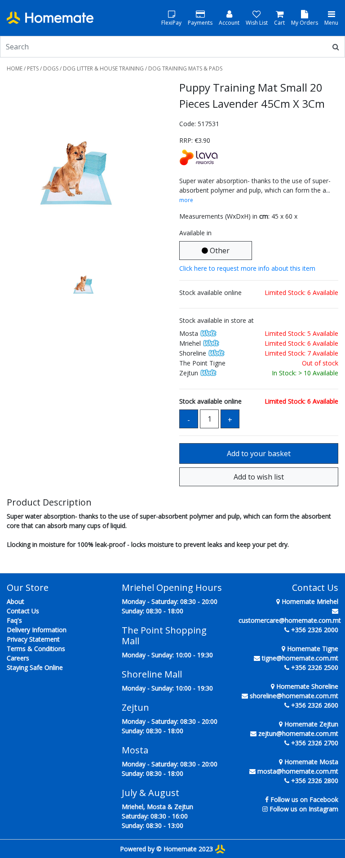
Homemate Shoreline (306, 686)
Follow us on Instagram (304, 809)
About (15, 601)
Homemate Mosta (310, 761)
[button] (19, 174)
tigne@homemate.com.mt (300, 658)
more (186, 200)
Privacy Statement (33, 639)
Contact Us (23, 611)
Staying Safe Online (35, 667)
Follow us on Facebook (304, 799)
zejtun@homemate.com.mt (298, 733)
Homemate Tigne (311, 648)
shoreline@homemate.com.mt (294, 695)
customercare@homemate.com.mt (290, 620)
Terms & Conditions (36, 648)
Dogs (50, 68)
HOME (14, 68)
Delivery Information (36, 629)
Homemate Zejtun (310, 724)
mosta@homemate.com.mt (297, 771)
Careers (18, 658)
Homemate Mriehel (309, 601)
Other (219, 250)
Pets (33, 68)
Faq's (14, 620)
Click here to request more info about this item (247, 268)
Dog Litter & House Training (103, 68)
